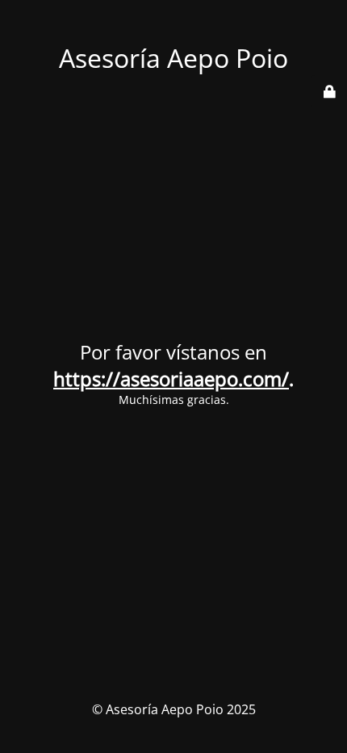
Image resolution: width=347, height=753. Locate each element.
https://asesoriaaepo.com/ (171, 378)
